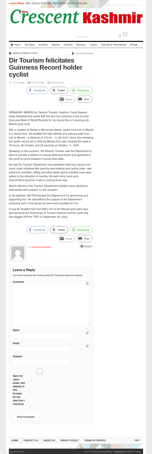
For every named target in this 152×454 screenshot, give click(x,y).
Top (137, 440)
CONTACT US (31, 440)
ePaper (134, 44)
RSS (125, 34)
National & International (113, 44)
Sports (93, 44)
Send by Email (57, 82)
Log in (86, 451)
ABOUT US (49, 440)
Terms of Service (95, 440)
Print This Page (37, 82)
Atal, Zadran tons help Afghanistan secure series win (56, 3)
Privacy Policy (69, 440)
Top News (29, 44)
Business (81, 44)
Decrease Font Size (10, 82)
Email (16, 343)
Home (17, 44)
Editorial (68, 44)
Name (16, 330)
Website (88, 246)
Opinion (56, 44)
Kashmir (43, 44)
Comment (18, 281)
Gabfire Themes (133, 451)
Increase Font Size (14, 82)
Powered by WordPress (102, 451)
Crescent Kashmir (84, 53)
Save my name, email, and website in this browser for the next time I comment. (19, 390)
